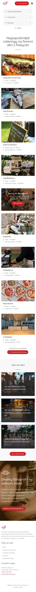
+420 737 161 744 (6, 572)
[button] (18, 11)
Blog (4, 547)
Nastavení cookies (8, 558)
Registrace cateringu (9, 550)
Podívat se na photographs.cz (13, 508)
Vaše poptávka (23, 3)
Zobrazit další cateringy (18, 352)
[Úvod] (4, 3)
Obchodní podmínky (9, 553)
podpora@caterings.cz (8, 574)
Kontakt (5, 555)
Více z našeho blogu (17, 454)
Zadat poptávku (18, 203)
